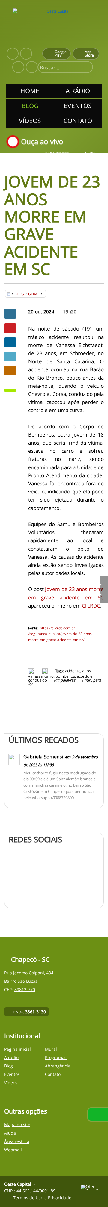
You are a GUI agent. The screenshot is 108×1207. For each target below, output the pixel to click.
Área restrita (16, 1141)
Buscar (85, 67)
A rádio (11, 1057)
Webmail (13, 1150)
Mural (51, 1049)
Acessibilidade (18, 1166)
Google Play (61, 53)
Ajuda (90, 153)
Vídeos (10, 1082)
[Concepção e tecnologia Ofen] (92, 1187)
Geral (33, 294)
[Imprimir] (32, 670)
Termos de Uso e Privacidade (42, 1197)
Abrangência (57, 1066)
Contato (53, 1074)
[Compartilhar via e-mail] (10, 370)
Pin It (10, 328)
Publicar (10, 342)
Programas (56, 1057)
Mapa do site (56, 153)
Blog (19, 294)
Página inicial (17, 1049)
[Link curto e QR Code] (18, 1190)
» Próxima (104, 589)
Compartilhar (10, 314)
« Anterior (104, 598)
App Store (89, 53)
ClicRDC (91, 605)
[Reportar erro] (45, 670)
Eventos (12, 1074)
